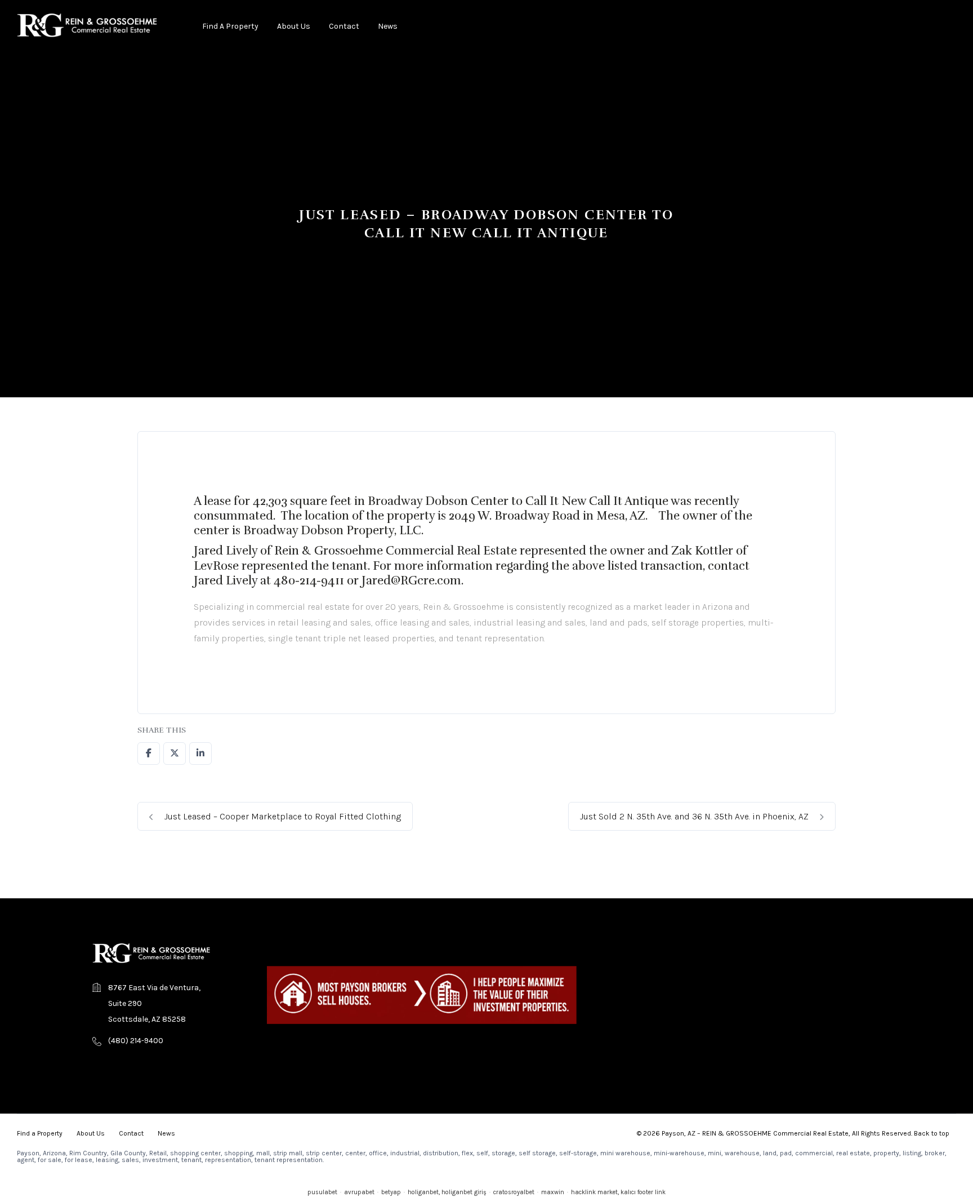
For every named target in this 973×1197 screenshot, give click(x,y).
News (388, 26)
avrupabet (359, 1192)
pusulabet (322, 1192)
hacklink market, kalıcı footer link (618, 1192)
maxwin (552, 1192)
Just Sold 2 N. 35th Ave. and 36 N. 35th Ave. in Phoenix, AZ (695, 816)
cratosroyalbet (513, 1192)
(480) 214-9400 (135, 1040)
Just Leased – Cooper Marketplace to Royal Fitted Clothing (281, 816)
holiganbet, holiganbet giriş (447, 1192)
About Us (293, 26)
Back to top (931, 1133)
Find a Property (230, 26)
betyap (391, 1192)
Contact (344, 26)
